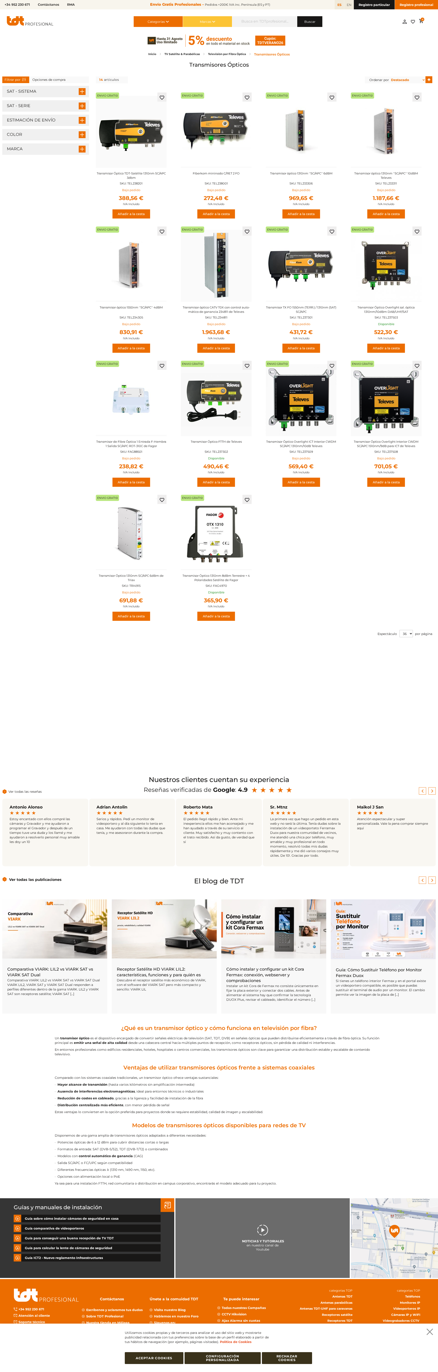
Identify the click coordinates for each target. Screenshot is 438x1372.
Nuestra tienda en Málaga (108, 1323)
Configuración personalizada (222, 1358)
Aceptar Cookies (154, 1358)
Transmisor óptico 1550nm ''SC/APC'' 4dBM (131, 307)
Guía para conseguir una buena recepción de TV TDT (69, 1238)
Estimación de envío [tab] (31, 120)
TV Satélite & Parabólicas (182, 54)
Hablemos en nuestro (176, 1316)
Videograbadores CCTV (401, 1320)
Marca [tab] (15, 148)
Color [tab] (14, 134)
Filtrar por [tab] (13, 80)
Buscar (309, 22)
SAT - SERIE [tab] (18, 105)
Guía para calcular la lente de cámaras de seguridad (68, 1248)
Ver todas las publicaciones (35, 879)
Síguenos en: (165, 1323)
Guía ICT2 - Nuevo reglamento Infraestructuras (64, 1258)
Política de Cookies (235, 1342)
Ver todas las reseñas (25, 792)
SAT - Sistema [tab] (21, 91)
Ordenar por (379, 80)
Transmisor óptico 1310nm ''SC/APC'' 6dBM (301, 173)
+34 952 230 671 (31, 1309)
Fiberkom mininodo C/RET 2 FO (216, 173)
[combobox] (264, 21)
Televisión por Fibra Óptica (227, 54)
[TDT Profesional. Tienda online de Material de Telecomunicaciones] (30, 21)
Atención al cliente (34, 1316)
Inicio (152, 54)
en (349, 5)
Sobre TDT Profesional (104, 1316)
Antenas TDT (342, 1296)
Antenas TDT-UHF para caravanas (326, 1308)
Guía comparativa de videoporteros (54, 1228)
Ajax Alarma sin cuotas (241, 1321)
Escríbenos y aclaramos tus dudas (114, 1310)
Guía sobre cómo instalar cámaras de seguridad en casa (72, 1218)
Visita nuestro (170, 1310)
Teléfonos (412, 1296)
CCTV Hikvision (234, 1314)
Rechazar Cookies (286, 1358)
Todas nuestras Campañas (244, 1308)
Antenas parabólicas (336, 1302)
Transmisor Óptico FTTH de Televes (216, 441)
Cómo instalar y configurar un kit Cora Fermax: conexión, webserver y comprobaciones (265, 975)
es (339, 5)
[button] (162, 97)
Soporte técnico (31, 1322)
